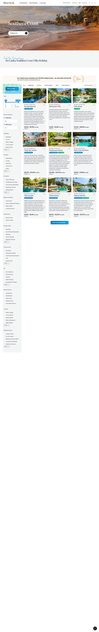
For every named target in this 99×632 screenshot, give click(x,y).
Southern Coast (32, 104)
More (6, 150)
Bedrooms (8, 118)
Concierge (42, 3)
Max (15, 105)
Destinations (23, 3)
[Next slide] (44, 95)
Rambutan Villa (55, 106)
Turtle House (54, 195)
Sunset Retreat (30, 106)
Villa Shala (78, 106)
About (79, 3)
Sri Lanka (26, 104)
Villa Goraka (28, 195)
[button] (95, 628)
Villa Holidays (33, 3)
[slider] (6, 102)
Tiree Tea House (30, 150)
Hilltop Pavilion (79, 195)
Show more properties (58, 222)
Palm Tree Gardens (81, 150)
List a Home (74, 3)
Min (5, 105)
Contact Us (84, 3)
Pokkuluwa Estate (55, 150)
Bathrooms (9, 124)
